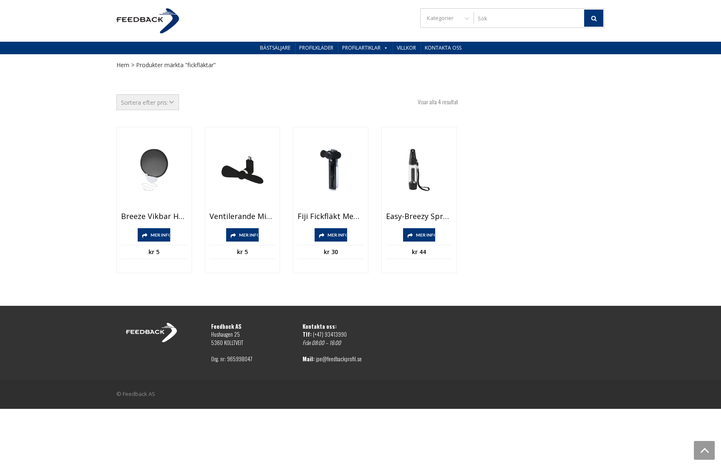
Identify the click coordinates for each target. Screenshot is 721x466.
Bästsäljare (275, 47)
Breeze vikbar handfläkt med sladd (154, 216)
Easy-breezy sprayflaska (419, 216)
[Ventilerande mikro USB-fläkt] (242, 170)
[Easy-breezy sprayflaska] (419, 170)
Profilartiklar (361, 47)
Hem (122, 65)
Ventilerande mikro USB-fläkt (242, 216)
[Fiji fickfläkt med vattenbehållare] (330, 170)
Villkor (406, 47)
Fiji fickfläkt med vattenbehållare (330, 216)
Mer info (160, 234)
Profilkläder (316, 47)
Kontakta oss (443, 47)
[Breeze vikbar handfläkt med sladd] (154, 170)
